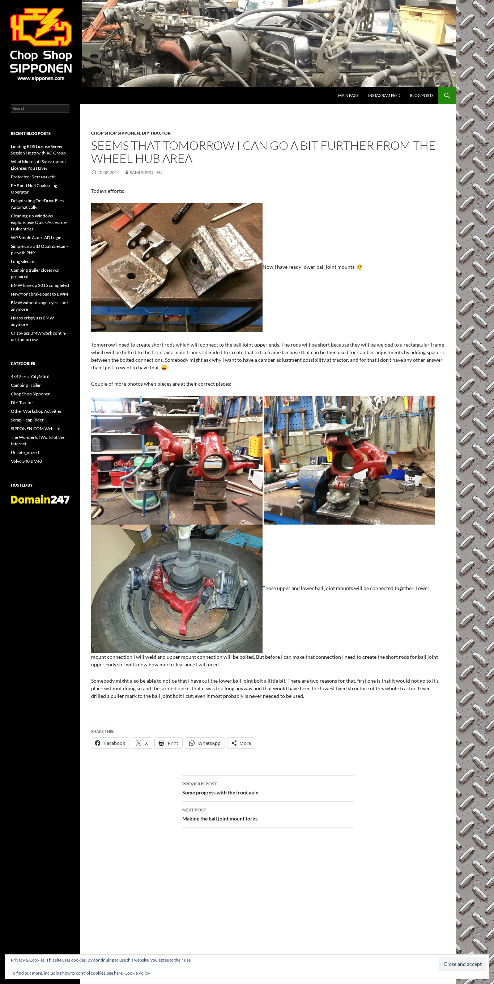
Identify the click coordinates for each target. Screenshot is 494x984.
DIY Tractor (156, 133)
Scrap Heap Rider (27, 420)
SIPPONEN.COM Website (35, 428)
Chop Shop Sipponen (115, 133)
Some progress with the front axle (220, 788)
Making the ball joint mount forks (219, 814)
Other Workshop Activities (36, 411)
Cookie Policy (137, 973)
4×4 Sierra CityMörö (30, 376)
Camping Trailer (26, 385)
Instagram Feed (384, 95)
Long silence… (24, 261)
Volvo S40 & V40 (26, 461)
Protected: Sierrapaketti (33, 176)
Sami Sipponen (146, 172)
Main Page (348, 95)
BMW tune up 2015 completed (40, 285)
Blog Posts (422, 95)
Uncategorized (25, 452)
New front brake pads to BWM (39, 294)
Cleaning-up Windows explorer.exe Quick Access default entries (39, 222)
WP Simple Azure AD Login (36, 237)
